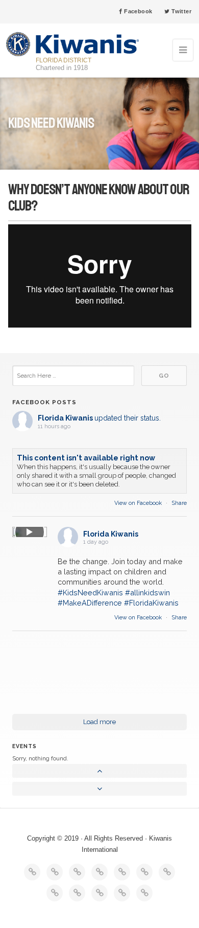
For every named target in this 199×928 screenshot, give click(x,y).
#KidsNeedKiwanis (90, 592)
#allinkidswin (147, 592)
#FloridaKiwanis (151, 602)
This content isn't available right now (86, 457)
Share (179, 503)
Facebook (137, 11)
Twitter (180, 11)
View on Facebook (138, 503)
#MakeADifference (90, 602)
